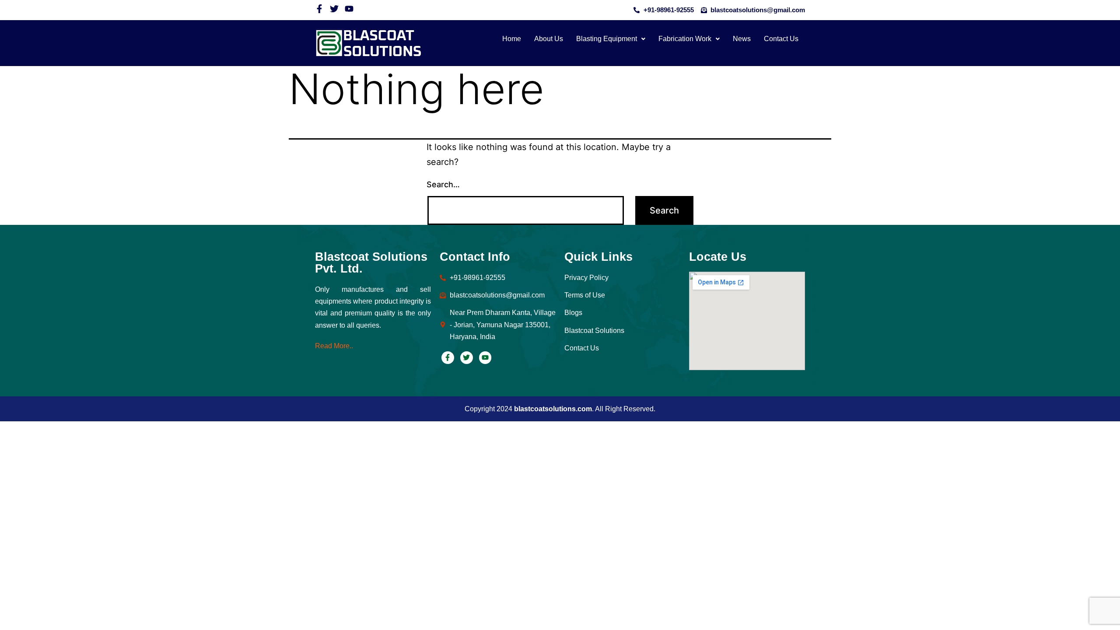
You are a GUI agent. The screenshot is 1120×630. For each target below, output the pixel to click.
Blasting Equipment (606, 38)
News (742, 38)
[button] (611, 39)
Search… (443, 184)
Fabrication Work (684, 38)
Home (511, 38)
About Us (548, 38)
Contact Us (781, 38)
